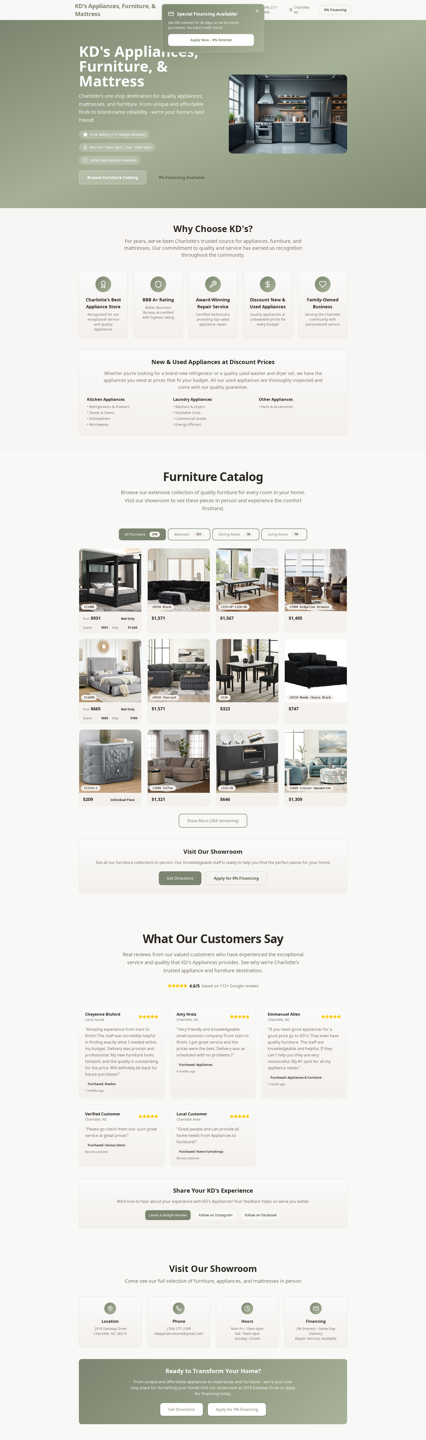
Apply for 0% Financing (236, 878)
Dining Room (234, 534)
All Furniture (141, 534)
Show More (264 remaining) (213, 820)
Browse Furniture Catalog (112, 177)
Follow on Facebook (261, 1215)
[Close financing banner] (257, 10)
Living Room (283, 534)
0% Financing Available (181, 177)
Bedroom (187, 534)
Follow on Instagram (215, 1215)
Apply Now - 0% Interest (211, 40)
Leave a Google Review (168, 1215)
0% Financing (335, 9)
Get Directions (180, 878)
